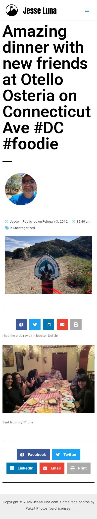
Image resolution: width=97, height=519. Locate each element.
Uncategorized (24, 228)
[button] (21, 324)
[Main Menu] (87, 10)
